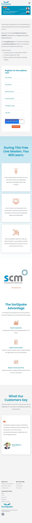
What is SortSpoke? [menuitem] (7, 484)
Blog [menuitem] (2, 493)
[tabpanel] (16, 276)
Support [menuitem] (3, 499)
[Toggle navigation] (29, 3)
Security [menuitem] (3, 497)
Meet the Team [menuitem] (6, 486)
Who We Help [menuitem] (20, 482)
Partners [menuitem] (18, 488)
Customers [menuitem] (19, 486)
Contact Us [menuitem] (4, 488)
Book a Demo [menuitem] (5, 501)
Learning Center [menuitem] (6, 491)
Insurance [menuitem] (19, 484)
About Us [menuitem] (4, 482)
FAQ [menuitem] (2, 495)
